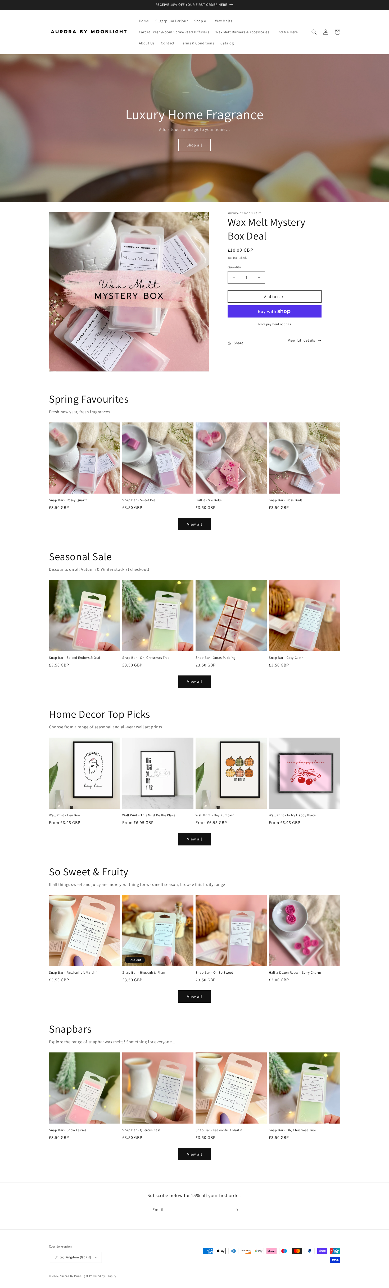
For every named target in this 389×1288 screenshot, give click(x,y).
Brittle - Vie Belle (208, 500)
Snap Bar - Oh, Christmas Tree (145, 658)
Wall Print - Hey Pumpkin (215, 815)
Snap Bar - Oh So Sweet (214, 972)
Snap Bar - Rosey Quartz (68, 500)
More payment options (274, 324)
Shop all (194, 145)
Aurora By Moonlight (74, 1276)
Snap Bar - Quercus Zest (141, 1130)
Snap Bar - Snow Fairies (67, 1130)
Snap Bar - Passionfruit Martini (73, 972)
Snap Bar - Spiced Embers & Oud (74, 658)
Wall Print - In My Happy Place (292, 815)
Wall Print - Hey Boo (64, 815)
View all (194, 524)
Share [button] (238, 343)
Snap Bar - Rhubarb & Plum (143, 972)
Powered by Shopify (102, 1276)
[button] (314, 32)
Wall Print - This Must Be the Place (148, 815)
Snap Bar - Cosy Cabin (286, 658)
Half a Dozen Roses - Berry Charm (295, 972)
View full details (301, 340)
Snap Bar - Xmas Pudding (216, 658)
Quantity (234, 267)
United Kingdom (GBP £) (73, 1257)
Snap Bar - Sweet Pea (139, 500)
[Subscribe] (236, 1210)
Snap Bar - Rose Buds (285, 500)
